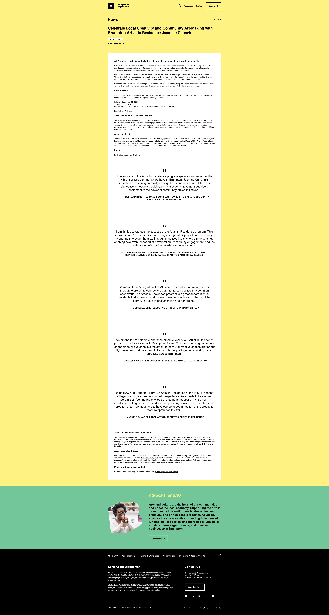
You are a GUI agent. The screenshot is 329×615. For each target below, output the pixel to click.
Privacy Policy (204, 608)
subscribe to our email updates (180, 460)
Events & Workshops (150, 555)
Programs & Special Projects (192, 555)
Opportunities (169, 555)
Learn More (157, 538)
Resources (188, 6)
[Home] (124, 6)
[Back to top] (219, 556)
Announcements (129, 555)
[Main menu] (111, 6)
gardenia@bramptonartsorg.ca (166, 471)
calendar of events (158, 460)
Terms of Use (188, 608)
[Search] (180, 5)
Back (219, 19)
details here (137, 155)
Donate (212, 5)
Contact (199, 6)
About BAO (113, 555)
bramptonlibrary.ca (175, 462)
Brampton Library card (149, 457)
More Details (193, 587)
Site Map (218, 608)
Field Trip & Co (148, 607)
